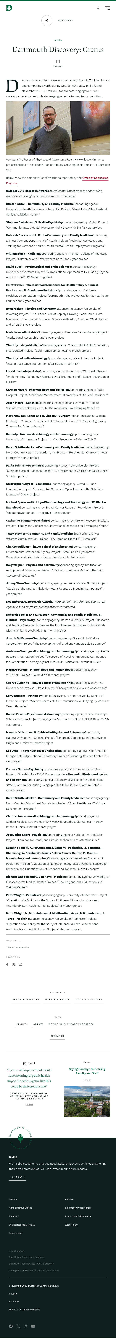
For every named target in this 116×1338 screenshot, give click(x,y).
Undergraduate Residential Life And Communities (34, 1270)
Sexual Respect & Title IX (22, 1224)
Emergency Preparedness (78, 1207)
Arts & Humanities (26, 999)
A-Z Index (14, 1301)
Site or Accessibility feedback (24, 1309)
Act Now (16, 1177)
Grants (38, 1024)
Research (57, 1036)
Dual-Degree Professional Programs (26, 1257)
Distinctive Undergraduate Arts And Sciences (31, 1263)
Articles (58, 40)
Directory (14, 1216)
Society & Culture (88, 999)
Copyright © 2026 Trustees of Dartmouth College (34, 1285)
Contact (13, 1199)
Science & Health (57, 999)
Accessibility (71, 1224)
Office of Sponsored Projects (71, 1024)
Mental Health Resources (78, 1216)
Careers (69, 1199)
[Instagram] (25, 1327)
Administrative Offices (20, 1207)
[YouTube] (33, 1327)
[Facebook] (11, 1327)
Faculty (22, 1024)
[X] (18, 1327)
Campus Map (15, 1233)
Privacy (13, 1293)
